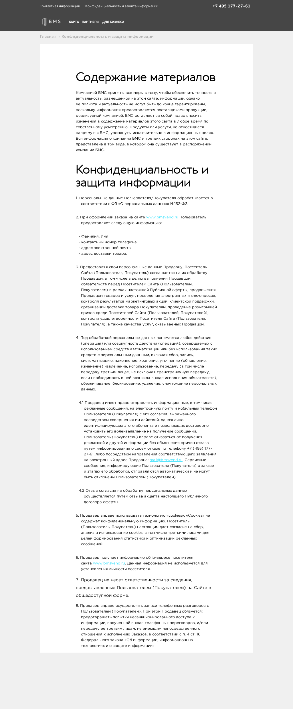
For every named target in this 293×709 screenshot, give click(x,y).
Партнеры (90, 22)
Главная (48, 36)
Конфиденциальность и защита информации (121, 6)
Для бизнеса (113, 22)
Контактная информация (59, 6)
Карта (74, 22)
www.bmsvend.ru (162, 217)
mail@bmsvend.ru (166, 460)
